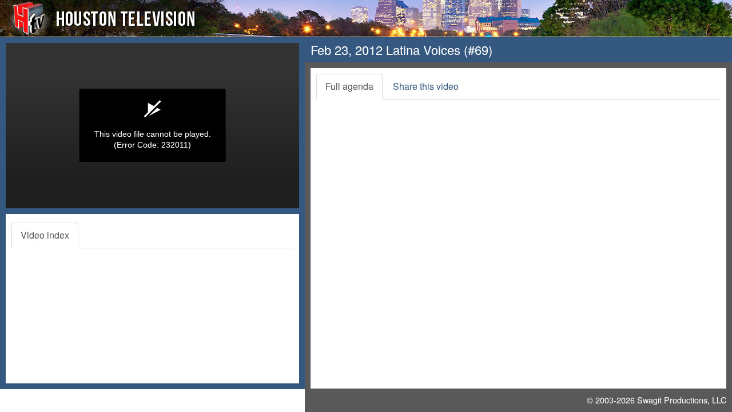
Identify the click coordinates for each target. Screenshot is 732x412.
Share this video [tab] (426, 86)
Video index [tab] (45, 234)
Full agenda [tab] (349, 86)
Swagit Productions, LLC (681, 400)
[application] (152, 125)
